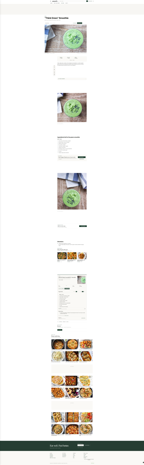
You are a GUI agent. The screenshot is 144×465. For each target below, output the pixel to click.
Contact (74, 455)
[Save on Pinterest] (54, 68)
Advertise (85, 454)
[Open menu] (50, 1)
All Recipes (51, 454)
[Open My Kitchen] (54, 73)
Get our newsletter (80, 445)
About (74, 454)
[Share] (54, 66)
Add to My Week (81, 157)
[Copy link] (54, 69)
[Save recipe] (54, 71)
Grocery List (64, 456)
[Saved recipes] (93, 1)
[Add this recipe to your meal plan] (54, 74)
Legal (84, 455)
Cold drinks (47, 53)
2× (77, 291)
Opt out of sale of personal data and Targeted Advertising (89, 459)
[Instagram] (82, 447)
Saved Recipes (64, 455)
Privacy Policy (85, 456)
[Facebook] (78, 447)
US (82, 291)
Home (45, 53)
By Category (51, 455)
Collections (51, 456)
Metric (84, 291)
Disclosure (85, 53)
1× (76, 291)
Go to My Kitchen (87, 445)
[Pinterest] (80, 447)
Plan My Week (64, 454)
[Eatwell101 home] (55, 1)
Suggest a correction (66, 315)
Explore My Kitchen (82, 158)
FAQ (73, 456)
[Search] (87, 1)
